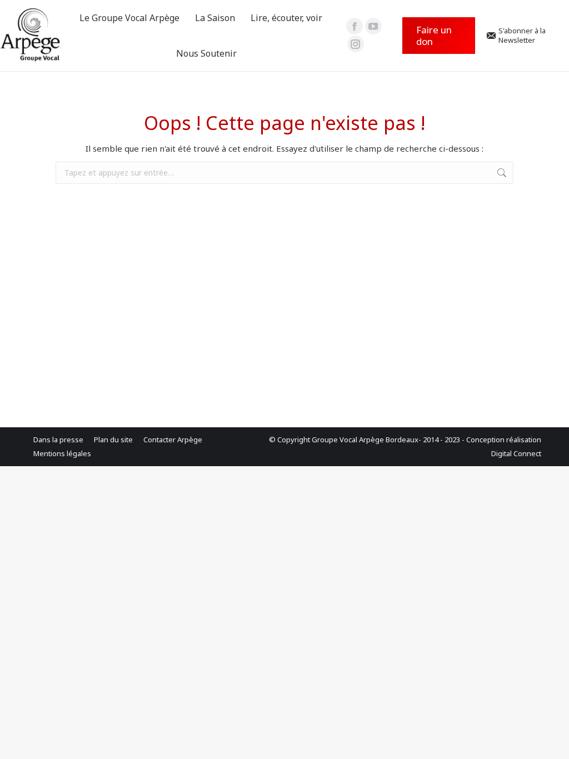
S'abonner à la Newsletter (522, 35)
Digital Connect (516, 453)
